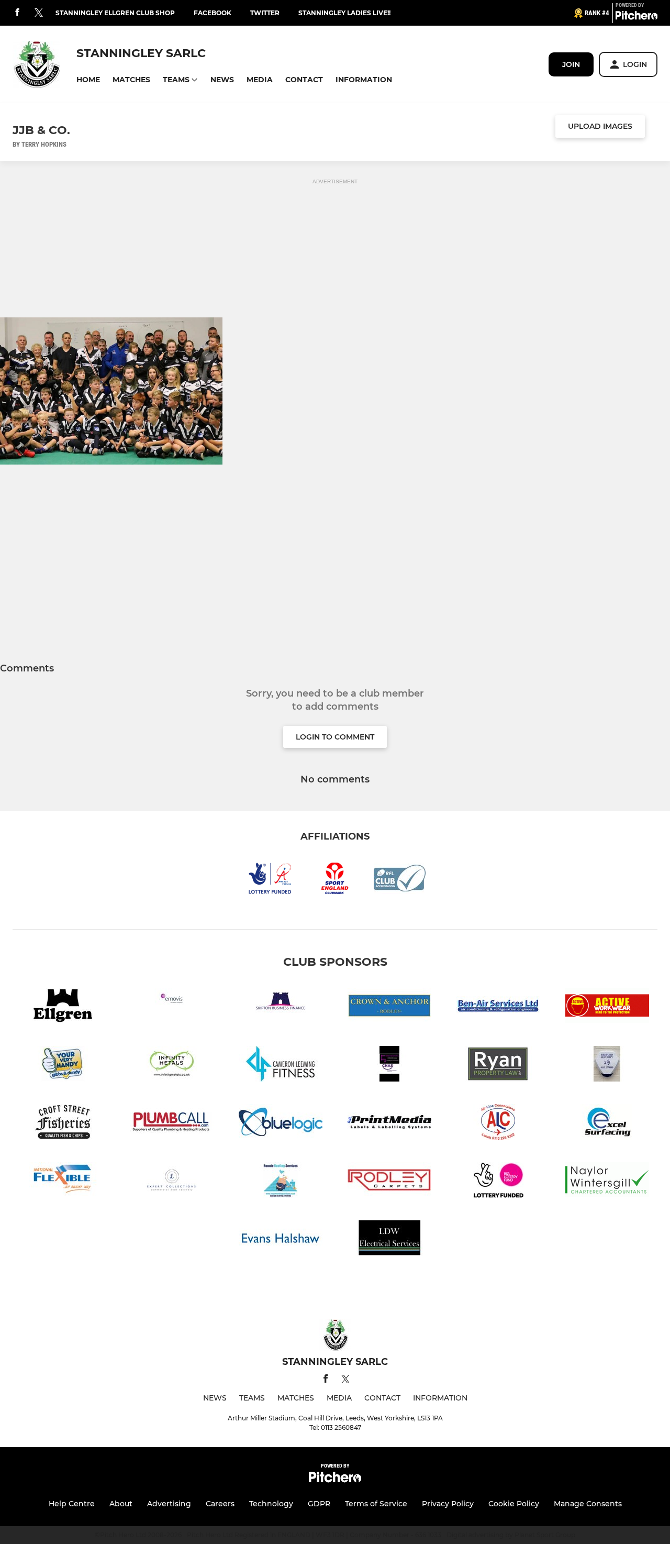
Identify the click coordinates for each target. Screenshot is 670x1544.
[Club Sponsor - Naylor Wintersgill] (607, 1181)
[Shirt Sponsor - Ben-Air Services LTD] (498, 1007)
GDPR (319, 1503)
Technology (271, 1503)
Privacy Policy (448, 1503)
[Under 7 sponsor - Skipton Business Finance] (280, 1007)
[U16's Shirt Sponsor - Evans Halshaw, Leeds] (280, 1240)
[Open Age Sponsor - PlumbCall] (172, 1123)
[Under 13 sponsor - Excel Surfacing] (607, 1123)
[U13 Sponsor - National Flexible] (63, 1181)
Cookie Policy (513, 1503)
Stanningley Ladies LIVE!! (344, 13)
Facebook (212, 13)
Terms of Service (376, 1503)
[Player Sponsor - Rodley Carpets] (389, 1181)
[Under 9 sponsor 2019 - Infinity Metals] (172, 1065)
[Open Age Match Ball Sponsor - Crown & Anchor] (389, 1007)
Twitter (265, 13)
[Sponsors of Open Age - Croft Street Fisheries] (63, 1123)
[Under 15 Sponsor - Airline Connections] (498, 1123)
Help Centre (72, 1503)
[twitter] (39, 13)
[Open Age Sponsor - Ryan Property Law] (498, 1065)
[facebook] (17, 12)
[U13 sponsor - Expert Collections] (172, 1181)
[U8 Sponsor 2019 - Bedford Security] (607, 1065)
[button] (88, 80)
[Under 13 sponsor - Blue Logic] (280, 1123)
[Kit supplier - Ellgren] (63, 1007)
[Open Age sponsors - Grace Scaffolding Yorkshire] (389, 1065)
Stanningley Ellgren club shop (115, 13)
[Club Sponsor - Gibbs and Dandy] (63, 1065)
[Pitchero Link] (636, 17)
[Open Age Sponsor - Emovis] (172, 1007)
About (120, 1503)
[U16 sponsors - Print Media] (389, 1123)
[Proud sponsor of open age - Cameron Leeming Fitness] (280, 1065)
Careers (220, 1503)
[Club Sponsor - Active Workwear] (607, 1007)
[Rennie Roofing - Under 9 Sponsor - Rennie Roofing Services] (280, 1181)
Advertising (169, 1503)
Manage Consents (588, 1503)
